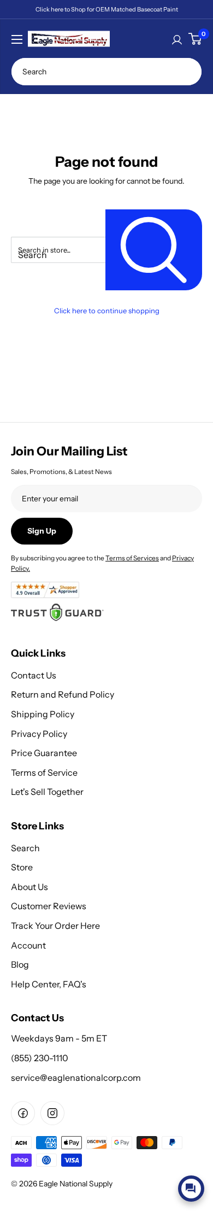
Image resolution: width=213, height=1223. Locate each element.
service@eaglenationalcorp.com (76, 1077)
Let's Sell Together (47, 791)
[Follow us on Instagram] (52, 1113)
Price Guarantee (44, 752)
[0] (195, 38)
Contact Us (33, 675)
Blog (20, 964)
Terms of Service (44, 772)
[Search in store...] (153, 250)
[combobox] (106, 71)
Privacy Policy (39, 733)
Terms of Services (132, 558)
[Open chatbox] (191, 1188)
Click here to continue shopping (106, 310)
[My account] (177, 38)
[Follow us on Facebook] (23, 1113)
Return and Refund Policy (62, 694)
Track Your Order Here (55, 925)
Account (28, 945)
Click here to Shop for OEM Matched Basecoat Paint (107, 9)
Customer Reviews (48, 905)
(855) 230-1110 (39, 1057)
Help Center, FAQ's (48, 984)
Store (22, 867)
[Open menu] (16, 39)
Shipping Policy (42, 714)
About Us (29, 886)
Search (25, 847)
